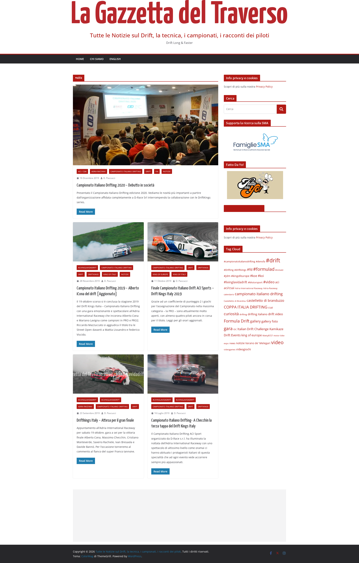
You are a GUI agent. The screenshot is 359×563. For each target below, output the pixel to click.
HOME (80, 59)
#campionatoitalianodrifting (239, 261)
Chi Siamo (97, 59)
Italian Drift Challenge (253, 329)
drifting (243, 314)
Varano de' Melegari (257, 343)
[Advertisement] (179, 515)
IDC (235, 329)
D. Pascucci (109, 178)
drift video (275, 314)
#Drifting (229, 270)
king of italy (109, 274)
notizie (240, 343)
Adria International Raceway (249, 288)
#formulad (263, 269)
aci (277, 282)
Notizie (167, 171)
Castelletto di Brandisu (235, 301)
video (277, 342)
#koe (253, 276)
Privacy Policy (264, 86)
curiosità (231, 313)
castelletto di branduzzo (265, 300)
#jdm (227, 276)
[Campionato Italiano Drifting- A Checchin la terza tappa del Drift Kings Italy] (183, 374)
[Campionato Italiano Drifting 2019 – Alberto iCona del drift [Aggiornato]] (108, 242)
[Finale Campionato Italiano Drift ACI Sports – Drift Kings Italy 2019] (183, 242)
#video (268, 281)
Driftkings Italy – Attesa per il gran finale (105, 420)
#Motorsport (255, 282)
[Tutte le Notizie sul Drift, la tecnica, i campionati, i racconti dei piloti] (179, 3)
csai (270, 307)
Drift (148, 171)
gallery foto (269, 321)
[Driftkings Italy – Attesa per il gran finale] (108, 374)
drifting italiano (257, 314)
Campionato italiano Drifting (126, 171)
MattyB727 (268, 335)
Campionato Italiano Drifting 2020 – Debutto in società (115, 185)
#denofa (260, 261)
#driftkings (240, 270)
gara (228, 328)
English (115, 59)
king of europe (160, 274)
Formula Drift (236, 321)
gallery (255, 321)
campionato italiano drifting (259, 293)
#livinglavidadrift (87, 267)
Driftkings (93, 274)
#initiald (279, 270)
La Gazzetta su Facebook (244, 208)
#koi (261, 276)
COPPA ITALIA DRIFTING (245, 307)
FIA (157, 171)
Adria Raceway (98, 171)
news (232, 343)
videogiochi (243, 349)
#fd (249, 269)
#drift (273, 260)
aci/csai (229, 288)
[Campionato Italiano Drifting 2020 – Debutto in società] (145, 125)
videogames (229, 349)
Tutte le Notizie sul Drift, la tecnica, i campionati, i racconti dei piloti (179, 35)
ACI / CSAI (82, 171)
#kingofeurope (240, 276)
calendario (229, 294)
